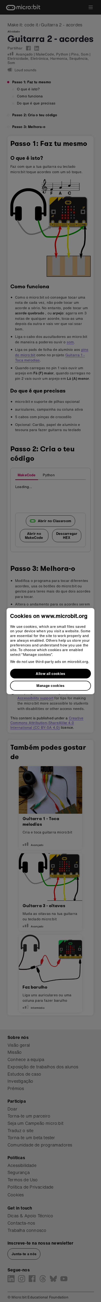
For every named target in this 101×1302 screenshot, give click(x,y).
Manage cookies (50, 685)
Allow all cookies (50, 673)
